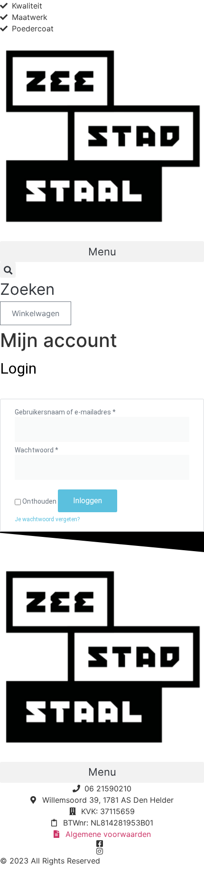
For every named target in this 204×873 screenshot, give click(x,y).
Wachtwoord (36, 450)
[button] (102, 251)
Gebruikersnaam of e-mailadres (65, 412)
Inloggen (87, 500)
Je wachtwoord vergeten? (47, 519)
